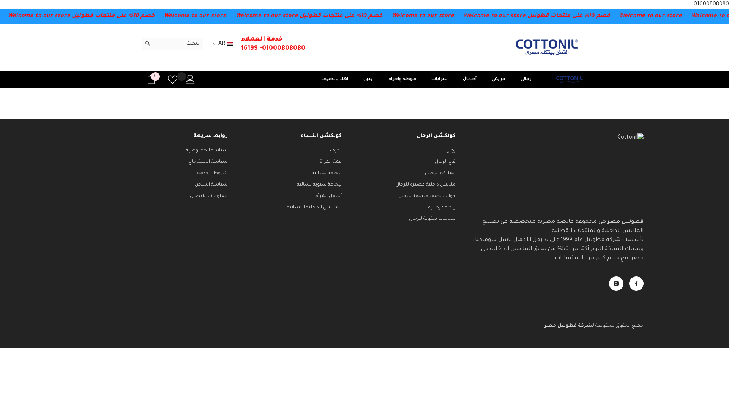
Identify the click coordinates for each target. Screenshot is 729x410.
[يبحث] (172, 44)
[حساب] (190, 79)
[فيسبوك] (636, 283)
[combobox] (178, 44)
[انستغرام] (616, 283)
